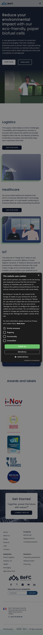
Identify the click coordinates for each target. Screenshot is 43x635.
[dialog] (21, 317)
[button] (21, 357)
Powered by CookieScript (32, 360)
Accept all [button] (22, 346)
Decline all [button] (22, 352)
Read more (21, 324)
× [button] (38, 275)
